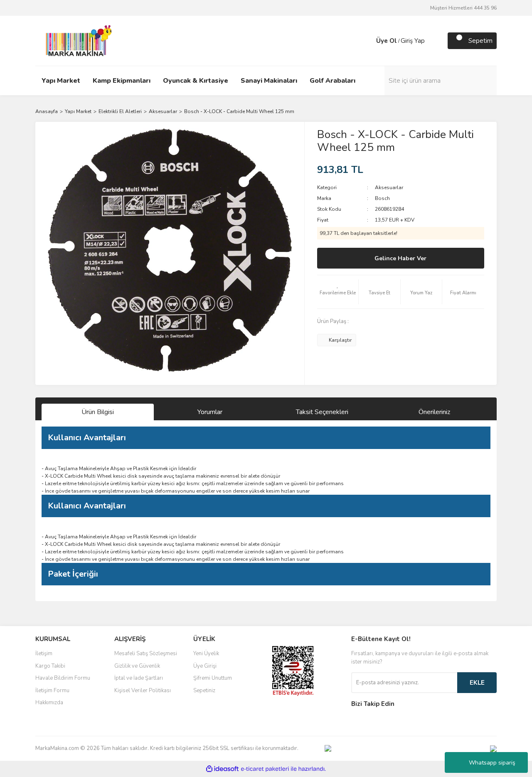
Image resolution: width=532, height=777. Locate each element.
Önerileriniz (434, 412)
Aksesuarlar (389, 187)
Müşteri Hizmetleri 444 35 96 (463, 8)
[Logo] (76, 40)
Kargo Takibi (50, 666)
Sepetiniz (204, 690)
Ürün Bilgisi (97, 412)
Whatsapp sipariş (492, 763)
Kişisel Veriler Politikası (142, 690)
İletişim (43, 653)
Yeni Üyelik (206, 653)
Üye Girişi (205, 666)
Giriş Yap (413, 41)
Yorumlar (209, 412)
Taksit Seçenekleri (322, 412)
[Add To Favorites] (338, 291)
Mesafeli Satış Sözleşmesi (145, 653)
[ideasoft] (222, 769)
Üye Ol (386, 41)
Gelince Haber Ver (400, 258)
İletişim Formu (52, 690)
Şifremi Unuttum (212, 678)
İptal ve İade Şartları (138, 678)
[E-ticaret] (265, 769)
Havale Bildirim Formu (62, 678)
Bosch (382, 198)
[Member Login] (368, 41)
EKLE (477, 682)
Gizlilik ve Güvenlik (137, 666)
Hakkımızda (49, 702)
